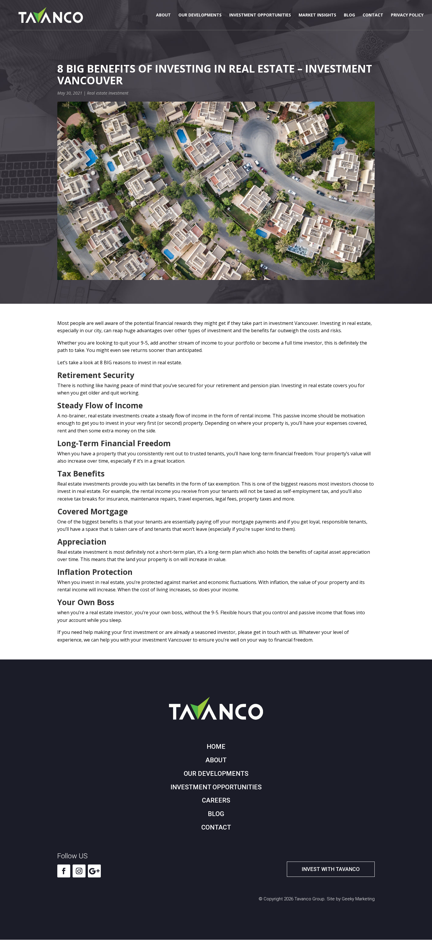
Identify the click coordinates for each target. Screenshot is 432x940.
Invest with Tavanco (331, 869)
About (163, 15)
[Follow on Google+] (94, 871)
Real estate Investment (107, 93)
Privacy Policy (407, 15)
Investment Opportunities (260, 15)
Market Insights (317, 15)
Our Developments (200, 15)
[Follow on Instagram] (79, 871)
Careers (216, 800)
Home (216, 746)
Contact (373, 15)
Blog (349, 15)
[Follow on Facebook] (63, 871)
